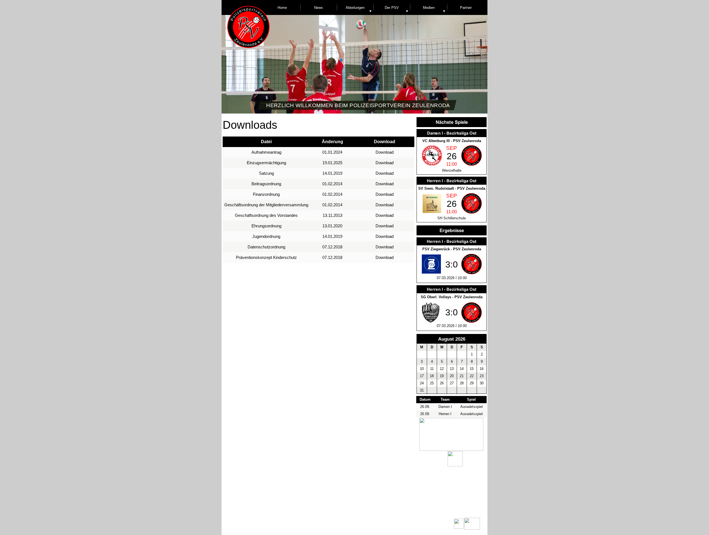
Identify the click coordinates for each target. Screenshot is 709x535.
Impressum (390, 508)
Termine (274, 508)
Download (385, 152)
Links (311, 508)
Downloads (348, 508)
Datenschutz (431, 508)
